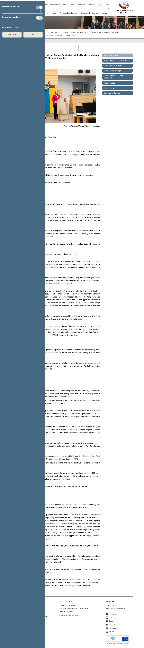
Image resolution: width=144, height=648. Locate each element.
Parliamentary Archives (79, 32)
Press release (109, 83)
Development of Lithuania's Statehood (105, 32)
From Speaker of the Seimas (115, 60)
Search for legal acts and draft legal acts (73, 608)
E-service (105, 13)
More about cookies (10, 27)
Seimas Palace (70, 35)
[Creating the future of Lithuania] (118, 645)
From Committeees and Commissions (113, 77)
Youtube (112, 624)
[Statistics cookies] (39, 18)
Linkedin (112, 631)
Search (16, 48)
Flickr (110, 617)
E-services (110, 605)
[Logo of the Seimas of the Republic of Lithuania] (124, 7)
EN (108, 4)
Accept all (33, 35)
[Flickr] (107, 617)
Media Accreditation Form (115, 608)
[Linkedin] (107, 631)
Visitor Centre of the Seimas (51, 35)
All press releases (111, 55)
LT (105, 4)
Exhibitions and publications (58, 32)
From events (109, 88)
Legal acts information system (63, 4)
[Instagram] (107, 628)
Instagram (112, 628)
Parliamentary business (46, 13)
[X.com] (107, 621)
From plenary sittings (112, 71)
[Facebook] (107, 614)
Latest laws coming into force (69, 615)
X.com (111, 621)
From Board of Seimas (113, 66)
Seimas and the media (112, 93)
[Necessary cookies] (39, 7)
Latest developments (66, 612)
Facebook (112, 614)
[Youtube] (107, 624)
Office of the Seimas (89, 13)
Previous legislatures (68, 13)
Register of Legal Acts (87, 4)
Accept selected (12, 35)
